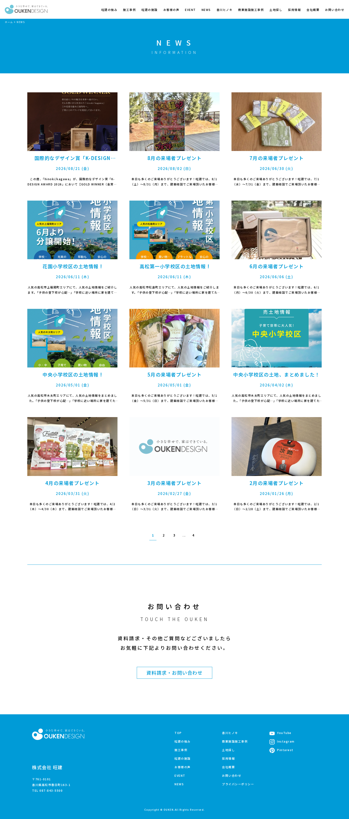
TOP (178, 733)
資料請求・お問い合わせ (174, 672)
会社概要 (313, 10)
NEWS (206, 10)
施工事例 (129, 10)
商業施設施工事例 (251, 10)
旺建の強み (109, 10)
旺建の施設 (149, 10)
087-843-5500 (51, 790)
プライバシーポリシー (238, 784)
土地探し (275, 10)
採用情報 (294, 10)
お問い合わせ (334, 10)
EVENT (190, 10)
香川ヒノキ (225, 10)
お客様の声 (171, 10)
